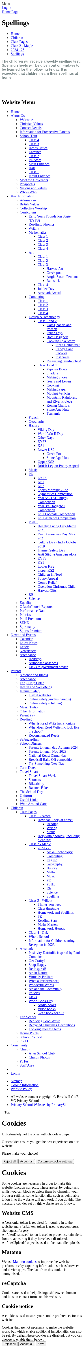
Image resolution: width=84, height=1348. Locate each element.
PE (31, 474)
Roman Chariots (58, 405)
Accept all (26, 1161)
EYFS (42, 442)
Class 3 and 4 (47, 365)
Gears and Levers (59, 381)
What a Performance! (44, 981)
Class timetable (48, 908)
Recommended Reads (44, 735)
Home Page (10, 12)
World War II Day (50, 433)
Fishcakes (62, 357)
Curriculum (28, 212)
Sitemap (16, 1081)
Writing (34, 228)
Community (19, 1045)
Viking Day (46, 429)
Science (34, 598)
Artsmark (26, 949)
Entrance (35, 152)
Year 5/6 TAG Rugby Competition (53, 500)
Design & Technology (44, 317)
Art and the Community (45, 989)
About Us (18, 116)
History (34, 425)
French (34, 417)
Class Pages (19, 42)
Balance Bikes (39, 788)
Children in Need (50, 574)
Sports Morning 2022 (53, 490)
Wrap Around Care (33, 804)
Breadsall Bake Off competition (51, 759)
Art (31, 252)
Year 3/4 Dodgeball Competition (51, 508)
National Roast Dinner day (48, 755)
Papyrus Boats (57, 369)
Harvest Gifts (47, 590)
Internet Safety (30, 691)
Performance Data (32, 611)
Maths (51, 832)
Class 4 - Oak (38, 932)
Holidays (35, 659)
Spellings (17, 54)
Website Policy (21, 1089)
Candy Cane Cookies (64, 351)
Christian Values (31, 124)
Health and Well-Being (36, 687)
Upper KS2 (46, 462)
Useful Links (29, 800)
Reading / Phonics (41, 224)
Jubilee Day (46, 289)
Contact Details (30, 128)
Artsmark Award (49, 293)
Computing (37, 297)
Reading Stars (47, 920)
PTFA (24, 1061)
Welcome (26, 120)
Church (25, 1049)
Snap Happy (37, 965)
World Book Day (41, 1001)
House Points (29, 1033)
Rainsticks (54, 281)
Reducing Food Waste (44, 1021)
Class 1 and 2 (47, 321)
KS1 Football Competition (56, 514)
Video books (47, 1009)
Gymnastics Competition (55, 494)
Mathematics (38, 232)
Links (33, 997)
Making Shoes (57, 377)
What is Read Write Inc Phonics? (52, 723)
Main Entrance (39, 164)
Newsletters (28, 651)
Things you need (49, 904)
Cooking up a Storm (61, 341)
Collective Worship (33, 208)
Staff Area (27, 1065)
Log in (6, 8)
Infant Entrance (39, 176)
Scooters (35, 780)
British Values (29, 204)
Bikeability (36, 784)
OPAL (24, 1041)
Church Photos (39, 1057)
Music (33, 470)
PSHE (33, 522)
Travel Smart (29, 771)
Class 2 (34, 156)
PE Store (35, 160)
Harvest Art (55, 268)
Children (17, 38)
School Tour (28, 136)
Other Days (46, 437)
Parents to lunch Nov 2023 (48, 751)
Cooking (53, 385)
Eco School (28, 1017)
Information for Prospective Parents (45, 132)
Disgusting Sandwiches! (64, 361)
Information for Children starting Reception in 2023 (52, 943)
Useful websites (40, 695)
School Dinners (31, 743)
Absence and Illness (34, 675)
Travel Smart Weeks (43, 776)
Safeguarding (29, 739)
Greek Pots (54, 454)
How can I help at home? (55, 820)
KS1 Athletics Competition (57, 518)
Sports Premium (31, 631)
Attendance (28, 655)
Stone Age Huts (58, 409)
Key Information (22, 196)
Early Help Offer (32, 683)
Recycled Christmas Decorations (52, 1025)
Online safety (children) (45, 703)
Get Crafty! (37, 961)
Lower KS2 (46, 450)
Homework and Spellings (56, 912)
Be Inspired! (37, 969)
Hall (32, 168)
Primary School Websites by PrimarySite (39, 1105)
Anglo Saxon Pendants (63, 277)
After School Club (42, 1053)
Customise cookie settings (55, 1161)
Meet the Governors (34, 180)
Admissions (28, 200)
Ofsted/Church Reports (36, 607)
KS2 (41, 486)
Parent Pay (27, 715)
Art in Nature (38, 973)
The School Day (31, 792)
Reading (26, 719)
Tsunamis (53, 413)
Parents (16, 671)
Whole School (39, 936)
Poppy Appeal (48, 578)
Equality (26, 602)
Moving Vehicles (59, 393)
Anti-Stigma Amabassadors (57, 554)
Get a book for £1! (51, 1013)
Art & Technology (60, 852)
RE (31, 594)
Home (15, 34)
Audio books (47, 1005)
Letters (24, 647)
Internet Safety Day (51, 550)
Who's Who (28, 192)
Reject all (10, 1161)
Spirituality (27, 627)
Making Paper (57, 389)
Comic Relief (47, 582)
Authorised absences (43, 663)
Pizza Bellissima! (68, 345)
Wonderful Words (41, 985)
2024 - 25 (17, 50)
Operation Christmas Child (56, 586)
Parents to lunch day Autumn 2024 (53, 747)
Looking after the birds (45, 1029)
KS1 (41, 446)
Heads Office (38, 148)
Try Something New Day (47, 763)
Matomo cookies (25, 1261)
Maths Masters (48, 924)
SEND (24, 623)
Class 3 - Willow (40, 900)
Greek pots (54, 273)
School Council (31, 1037)
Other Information (32, 711)
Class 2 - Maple (22, 46)
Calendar (26, 639)
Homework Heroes (51, 928)
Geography (37, 421)
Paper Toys (54, 333)
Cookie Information (25, 1085)
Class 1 (34, 172)
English (52, 860)
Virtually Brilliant (41, 977)
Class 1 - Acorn (40, 816)
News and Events (23, 635)
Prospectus (27, 184)
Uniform (26, 796)
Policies (25, 615)
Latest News (28, 643)
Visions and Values (33, 188)
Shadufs (52, 373)
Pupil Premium (30, 619)
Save (41, 1344)
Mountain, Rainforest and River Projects (62, 399)
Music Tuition (29, 707)
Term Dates (28, 767)
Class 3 (34, 144)
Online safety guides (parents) (50, 699)
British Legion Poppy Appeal (58, 466)
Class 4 (34, 140)
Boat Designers (57, 337)
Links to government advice (48, 667)
